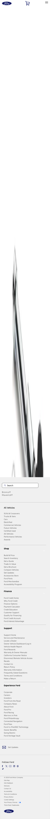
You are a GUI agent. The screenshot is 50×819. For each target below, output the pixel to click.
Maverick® (7, 495)
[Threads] (18, 766)
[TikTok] (3, 769)
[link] (7, 780)
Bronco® (6, 492)
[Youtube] (10, 766)
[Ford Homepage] (9, 812)
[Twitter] (6, 766)
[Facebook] (3, 766)
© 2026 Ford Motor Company (13, 777)
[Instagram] (14, 766)
